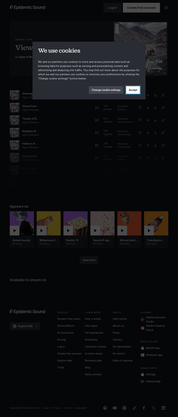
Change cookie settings (106, 89)
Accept (133, 89)
